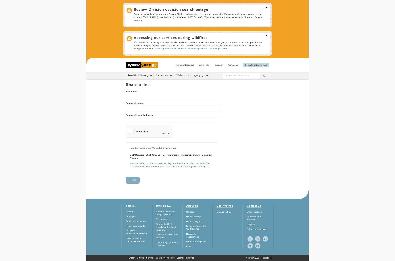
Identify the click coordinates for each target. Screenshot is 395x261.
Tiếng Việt (189, 258)
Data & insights (193, 221)
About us (192, 206)
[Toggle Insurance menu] (171, 76)
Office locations (254, 212)
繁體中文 (149, 258)
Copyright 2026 (253, 258)
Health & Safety (138, 75)
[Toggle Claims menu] (188, 76)
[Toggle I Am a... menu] (207, 76)
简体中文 (140, 258)
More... (189, 246)
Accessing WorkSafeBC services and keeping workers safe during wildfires (191, 48)
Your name (131, 91)
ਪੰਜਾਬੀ (172, 258)
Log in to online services (256, 65)
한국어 (166, 258)
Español (180, 258)
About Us (219, 65)
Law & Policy (204, 65)
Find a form (161, 219)
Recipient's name (135, 103)
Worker (129, 211)
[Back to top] (288, 245)
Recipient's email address (139, 115)
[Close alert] (266, 8)
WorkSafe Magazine (196, 241)
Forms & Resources (185, 65)
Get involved (224, 206)
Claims (180, 75)
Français (158, 258)
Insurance (162, 75)
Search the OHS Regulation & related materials (166, 227)
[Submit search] (264, 75)
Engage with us (223, 212)
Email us (251, 224)
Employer (130, 216)
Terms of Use (266, 258)
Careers (190, 212)
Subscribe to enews (256, 229)
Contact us (254, 206)
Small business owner (136, 221)
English (132, 258)
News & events (193, 216)
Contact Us (233, 65)
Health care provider (136, 226)
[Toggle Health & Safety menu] (151, 76)
